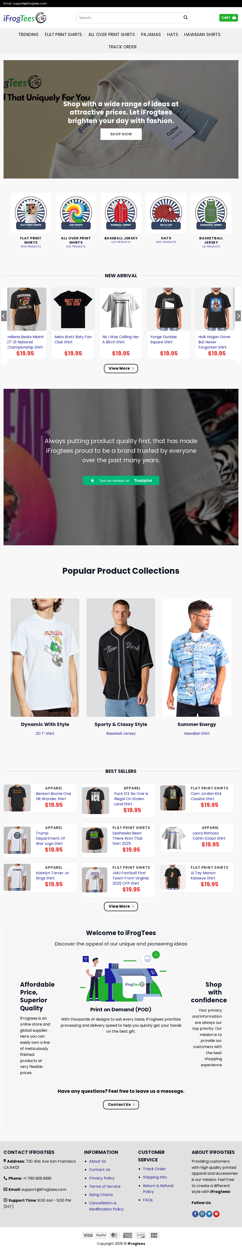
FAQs (148, 1200)
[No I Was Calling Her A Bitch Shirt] (120, 309)
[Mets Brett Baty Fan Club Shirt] (73, 309)
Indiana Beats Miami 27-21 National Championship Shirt (25, 342)
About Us (97, 1161)
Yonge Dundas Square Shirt (163, 339)
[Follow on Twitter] (209, 1214)
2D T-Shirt (45, 733)
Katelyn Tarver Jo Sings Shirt (52, 875)
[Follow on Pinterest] (216, 1214)
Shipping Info (155, 1177)
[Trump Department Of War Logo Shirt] (17, 840)
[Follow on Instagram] (202, 1214)
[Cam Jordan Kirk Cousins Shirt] (173, 798)
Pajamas (151, 34)
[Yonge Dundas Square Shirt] (168, 309)
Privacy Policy (102, 1178)
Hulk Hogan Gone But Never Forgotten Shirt (214, 342)
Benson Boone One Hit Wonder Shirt (53, 796)
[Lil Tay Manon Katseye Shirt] (173, 877)
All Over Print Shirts (111, 34)
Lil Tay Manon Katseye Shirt (203, 875)
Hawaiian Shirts (202, 34)
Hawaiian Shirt (197, 733)
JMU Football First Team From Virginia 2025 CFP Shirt (130, 878)
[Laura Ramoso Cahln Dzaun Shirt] (173, 837)
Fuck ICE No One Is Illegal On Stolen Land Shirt (131, 799)
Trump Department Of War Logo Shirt (50, 838)
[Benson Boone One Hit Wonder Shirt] (17, 798)
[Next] (238, 325)
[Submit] (186, 18)
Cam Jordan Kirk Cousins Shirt (206, 796)
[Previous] (3, 325)
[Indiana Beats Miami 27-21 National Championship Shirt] (25, 309)
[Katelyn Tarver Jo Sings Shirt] (17, 877)
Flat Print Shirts (63, 34)
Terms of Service (105, 1186)
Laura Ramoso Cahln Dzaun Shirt (209, 836)
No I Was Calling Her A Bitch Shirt (120, 339)
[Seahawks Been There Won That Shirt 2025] (94, 840)
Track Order (122, 47)
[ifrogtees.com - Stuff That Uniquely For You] (36, 17)
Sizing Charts (101, 1194)
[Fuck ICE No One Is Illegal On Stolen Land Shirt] (95, 800)
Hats (172, 34)
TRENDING (28, 34)
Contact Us (99, 1169)
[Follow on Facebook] (195, 1214)
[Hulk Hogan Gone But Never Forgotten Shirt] (216, 309)
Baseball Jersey (121, 733)
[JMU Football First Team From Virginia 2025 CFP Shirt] (94, 880)
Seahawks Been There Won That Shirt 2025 (127, 838)
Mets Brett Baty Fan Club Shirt (73, 339)
